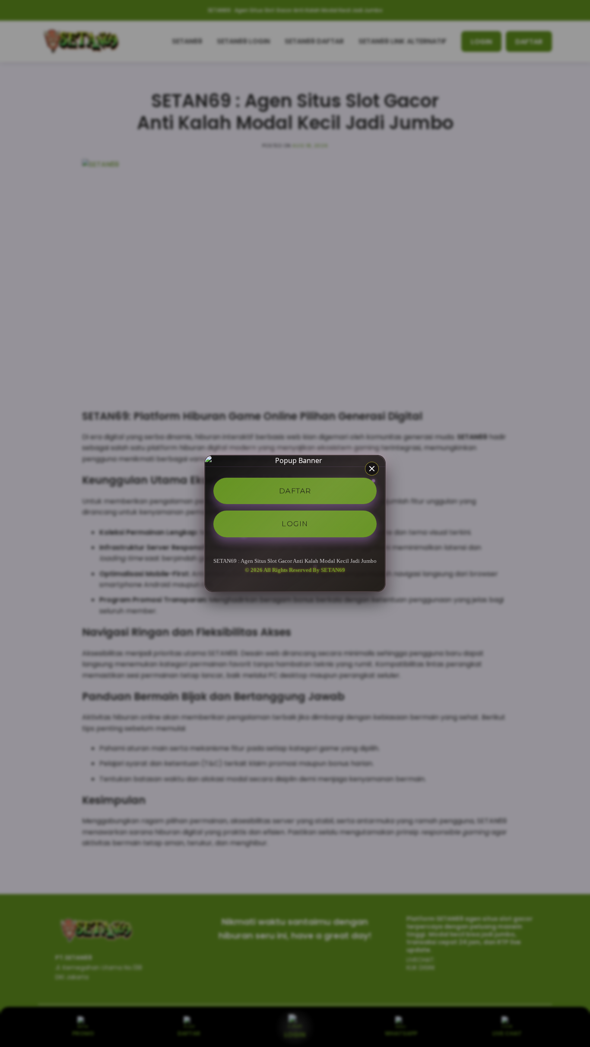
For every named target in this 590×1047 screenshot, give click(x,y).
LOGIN (295, 524)
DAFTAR (295, 490)
